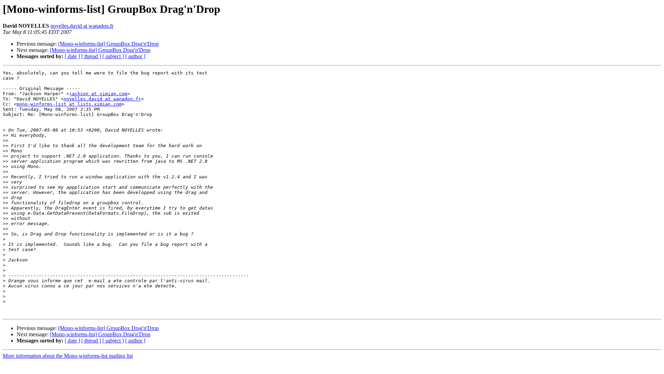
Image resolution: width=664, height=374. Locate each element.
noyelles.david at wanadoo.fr (81, 26)
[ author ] (135, 56)
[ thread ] (91, 56)
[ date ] (72, 56)
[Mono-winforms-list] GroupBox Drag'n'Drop (108, 44)
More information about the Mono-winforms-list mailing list (68, 356)
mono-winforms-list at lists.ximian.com (69, 104)
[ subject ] (113, 56)
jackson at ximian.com (98, 93)
